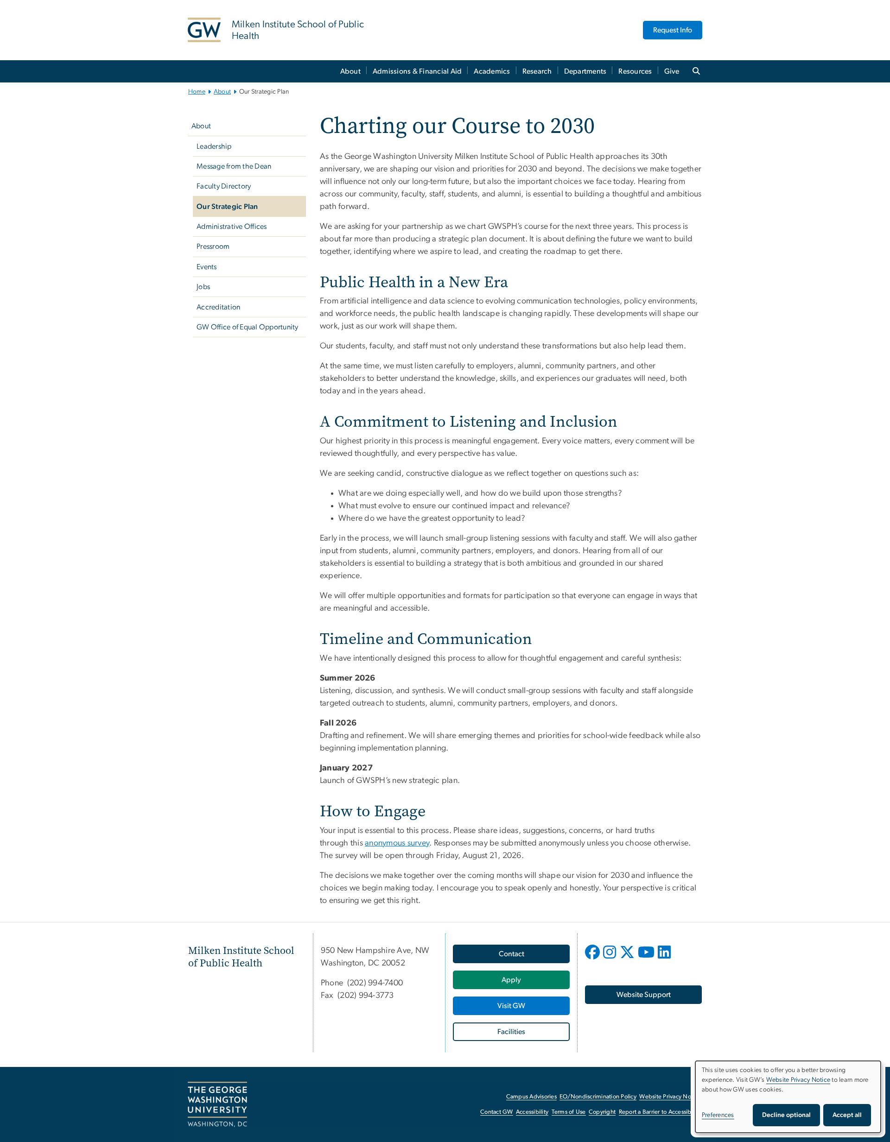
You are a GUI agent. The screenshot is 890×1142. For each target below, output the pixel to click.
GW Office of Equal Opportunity (248, 327)
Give (672, 71)
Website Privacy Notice (670, 1097)
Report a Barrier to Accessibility (660, 1112)
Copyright (602, 1112)
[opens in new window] (593, 959)
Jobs (203, 286)
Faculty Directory (224, 186)
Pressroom (213, 246)
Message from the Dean (234, 166)
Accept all (847, 1115)
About (350, 71)
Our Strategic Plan (227, 206)
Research (537, 71)
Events (207, 267)
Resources (635, 71)
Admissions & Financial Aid (417, 71)
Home (196, 91)
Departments (585, 71)
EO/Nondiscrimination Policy (597, 1097)
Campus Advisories (531, 1097)
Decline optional (786, 1115)
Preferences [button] (718, 1115)
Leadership (214, 146)
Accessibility (532, 1112)
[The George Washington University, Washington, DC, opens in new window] (217, 1104)
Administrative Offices (232, 226)
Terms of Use (569, 1112)
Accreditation (218, 307)
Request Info (672, 30)
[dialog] (788, 1097)
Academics (492, 71)
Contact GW (496, 1112)
